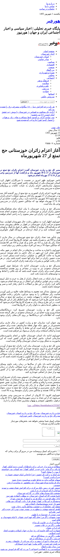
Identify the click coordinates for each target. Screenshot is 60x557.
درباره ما (50, 3)
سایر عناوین (43, 59)
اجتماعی (50, 78)
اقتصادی (50, 64)
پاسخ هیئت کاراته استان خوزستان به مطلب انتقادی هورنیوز (33, 496)
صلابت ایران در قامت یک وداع (46, 522)
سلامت (45, 83)
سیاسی (51, 62)
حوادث (46, 91)
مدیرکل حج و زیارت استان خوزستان (23, 413)
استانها (51, 94)
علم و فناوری (42, 86)
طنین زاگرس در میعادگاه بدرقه (45, 536)
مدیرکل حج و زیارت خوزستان (46, 416)
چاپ (58, 140)
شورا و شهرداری (46, 72)
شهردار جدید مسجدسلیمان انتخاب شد (42, 504)
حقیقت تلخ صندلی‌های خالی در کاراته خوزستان (38, 493)
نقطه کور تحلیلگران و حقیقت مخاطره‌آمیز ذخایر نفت (35, 506)
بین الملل (50, 70)
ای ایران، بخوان (53, 528)
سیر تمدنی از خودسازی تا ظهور (45, 514)
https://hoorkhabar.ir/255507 (43, 405)
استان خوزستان (41, 56)
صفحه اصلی (48, 51)
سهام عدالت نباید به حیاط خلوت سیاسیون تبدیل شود (36, 480)
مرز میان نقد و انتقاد (50, 546)
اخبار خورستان (47, 54)
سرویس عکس (47, 96)
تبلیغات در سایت (46, 9)
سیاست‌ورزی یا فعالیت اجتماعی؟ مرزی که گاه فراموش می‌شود (30, 549)
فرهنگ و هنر (43, 80)
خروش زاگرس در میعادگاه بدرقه (44, 538)
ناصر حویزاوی (25, 416)
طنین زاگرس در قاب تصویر (47, 525)
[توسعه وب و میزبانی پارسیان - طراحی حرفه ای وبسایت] (53, 555)
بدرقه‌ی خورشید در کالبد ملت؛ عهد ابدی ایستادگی (37, 544)
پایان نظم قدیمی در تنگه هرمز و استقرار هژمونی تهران (35, 498)
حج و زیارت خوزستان (50, 413)
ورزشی (45, 88)
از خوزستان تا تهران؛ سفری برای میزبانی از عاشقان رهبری (33, 541)
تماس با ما (49, 6)
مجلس (51, 75)
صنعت (51, 67)
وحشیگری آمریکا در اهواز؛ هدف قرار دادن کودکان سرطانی (33, 501)
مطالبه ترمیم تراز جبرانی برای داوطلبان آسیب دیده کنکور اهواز (31, 466)
